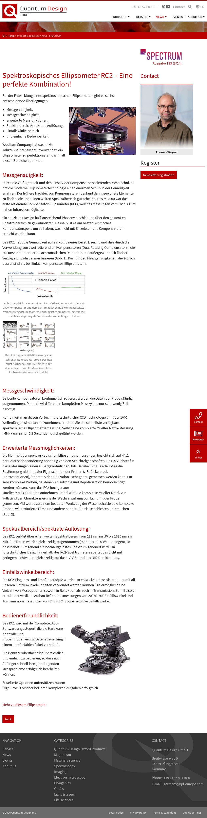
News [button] (160, 17)
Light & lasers (64, 794)
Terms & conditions (164, 812)
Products (119, 17)
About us (9, 766)
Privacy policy (138, 812)
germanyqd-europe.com (184, 784)
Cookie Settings (192, 812)
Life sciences (63, 800)
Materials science (67, 760)
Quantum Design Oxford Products (80, 749)
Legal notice (116, 812)
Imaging (60, 771)
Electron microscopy (69, 777)
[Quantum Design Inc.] (34, 10)
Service (7, 749)
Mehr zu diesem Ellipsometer (24, 705)
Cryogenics (62, 783)
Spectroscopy (64, 766)
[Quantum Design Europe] (3, 35)
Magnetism (62, 754)
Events (177, 17)
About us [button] (195, 17)
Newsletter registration (158, 175)
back (8, 719)
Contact (179, 7)
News (6, 754)
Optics (59, 788)
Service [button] (142, 17)
